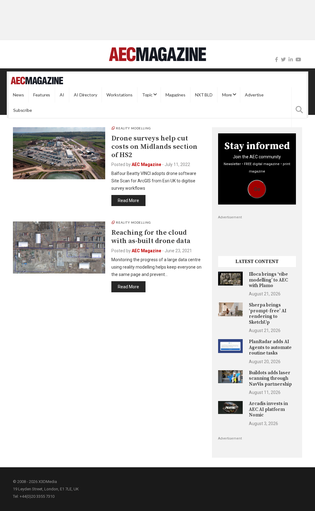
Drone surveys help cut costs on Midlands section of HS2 (154, 147)
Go (257, 189)
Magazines (175, 94)
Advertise (254, 94)
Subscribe (22, 110)
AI (62, 94)
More (227, 94)
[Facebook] (276, 60)
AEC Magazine (146, 164)
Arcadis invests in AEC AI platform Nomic (268, 409)
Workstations (119, 94)
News (18, 94)
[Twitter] (283, 60)
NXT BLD (204, 94)
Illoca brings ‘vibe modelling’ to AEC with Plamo (268, 280)
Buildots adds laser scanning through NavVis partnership (270, 378)
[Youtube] (298, 60)
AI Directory (85, 94)
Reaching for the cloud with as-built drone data (150, 236)
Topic (147, 94)
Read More (128, 200)
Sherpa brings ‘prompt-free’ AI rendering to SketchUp (267, 313)
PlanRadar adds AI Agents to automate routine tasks (270, 347)
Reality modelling (133, 128)
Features (41, 94)
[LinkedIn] (291, 60)
